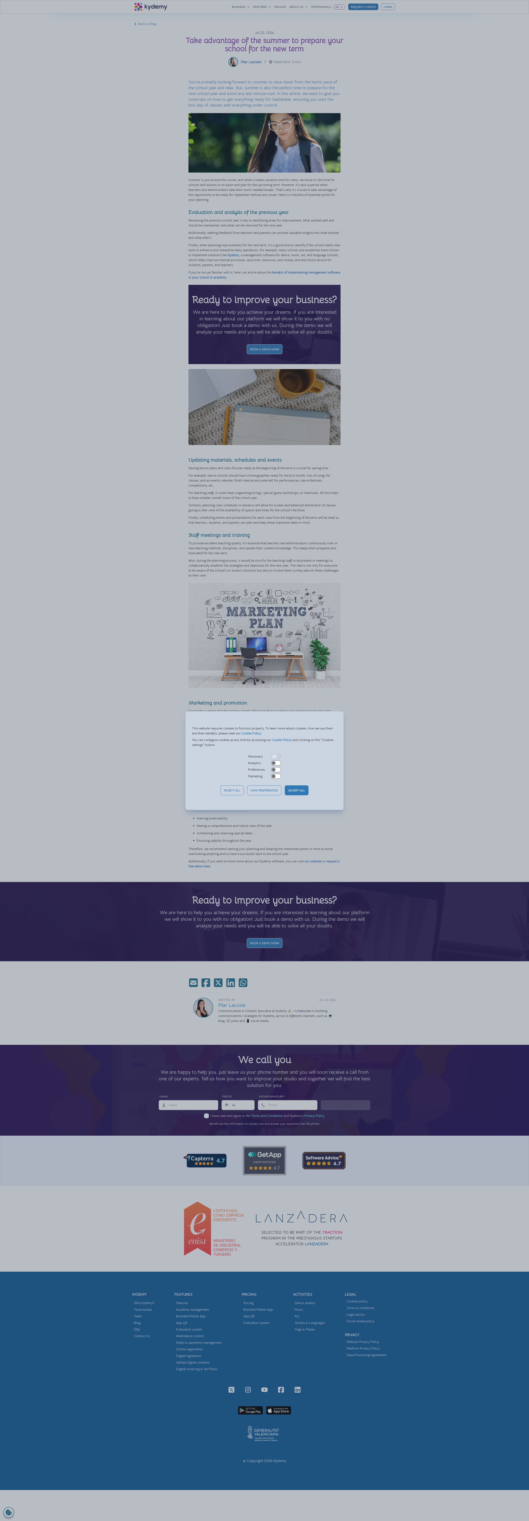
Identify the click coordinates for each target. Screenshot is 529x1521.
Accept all (296, 790)
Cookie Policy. (252, 733)
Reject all (232, 790)
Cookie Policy (282, 740)
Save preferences (264, 790)
